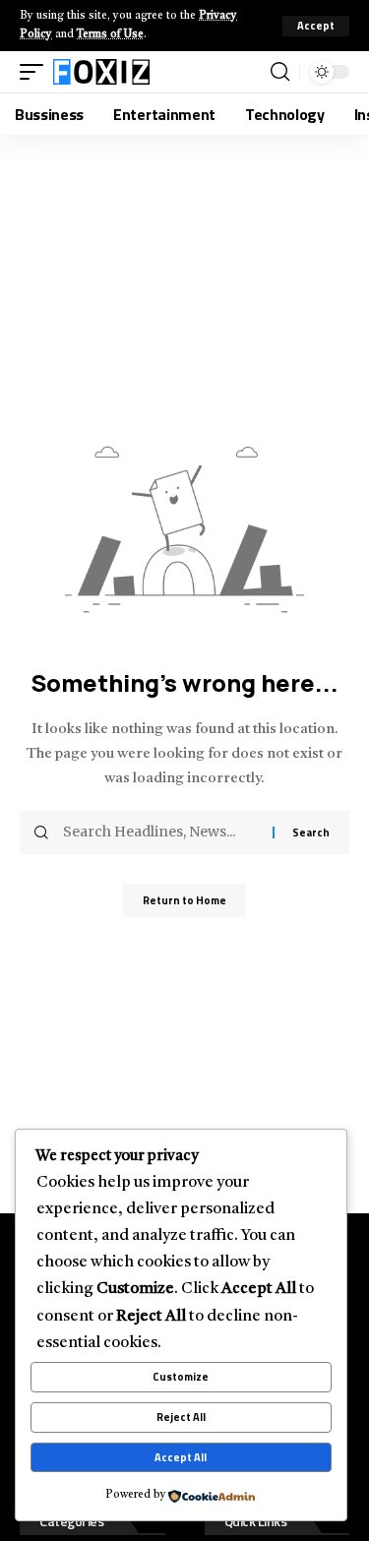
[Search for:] (160, 832)
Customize (181, 1377)
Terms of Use (110, 35)
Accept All (180, 1457)
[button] (315, 26)
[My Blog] (101, 71)
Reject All (181, 1417)
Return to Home (184, 900)
